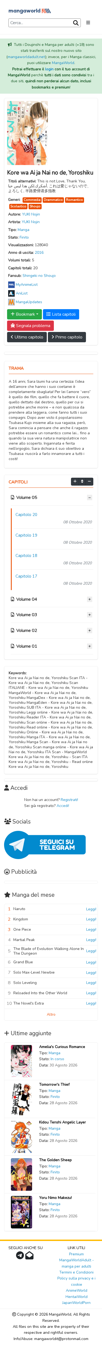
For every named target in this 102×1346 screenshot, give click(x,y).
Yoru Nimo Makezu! (55, 1197)
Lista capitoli (63, 314)
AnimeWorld (76, 1290)
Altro (51, 1014)
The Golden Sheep (55, 1160)
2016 (39, 252)
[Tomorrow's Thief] (21, 1098)
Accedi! (63, 805)
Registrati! (69, 799)
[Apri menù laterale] (88, 22)
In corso (57, 1059)
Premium (76, 1254)
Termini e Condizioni (76, 1272)
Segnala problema (32, 326)
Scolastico (18, 206)
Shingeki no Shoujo (39, 275)
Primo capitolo (68, 337)
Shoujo (35, 206)
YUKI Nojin (31, 214)
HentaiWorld (77, 1296)
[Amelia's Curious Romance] (21, 1061)
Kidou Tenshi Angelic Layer (62, 1122)
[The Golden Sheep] (21, 1174)
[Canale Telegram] (20, 1257)
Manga (23, 229)
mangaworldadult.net (26, 56)
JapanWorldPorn (76, 1302)
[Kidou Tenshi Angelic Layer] (21, 1136)
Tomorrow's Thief (54, 1084)
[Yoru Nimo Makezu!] (21, 1212)
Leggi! (91, 909)
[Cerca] (75, 23)
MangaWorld (63, 62)
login (49, 69)
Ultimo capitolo (28, 337)
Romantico (74, 200)
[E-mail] (30, 1257)
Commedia (32, 200)
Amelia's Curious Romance (62, 1046)
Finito (24, 237)
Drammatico (53, 200)
